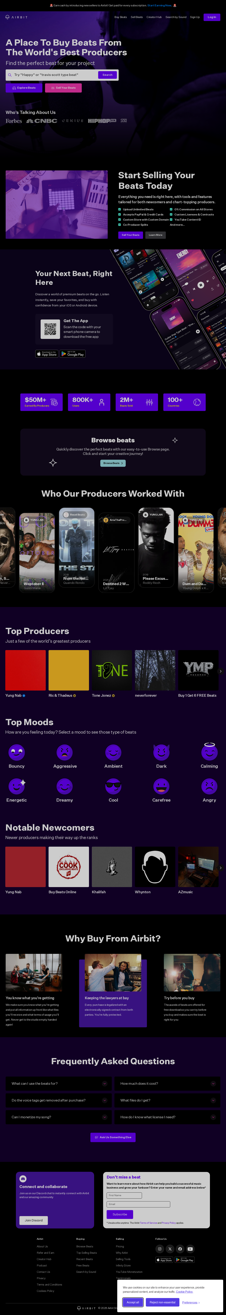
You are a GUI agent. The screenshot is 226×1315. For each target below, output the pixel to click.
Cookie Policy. (184, 1292)
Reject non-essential (163, 1302)
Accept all (133, 1302)
